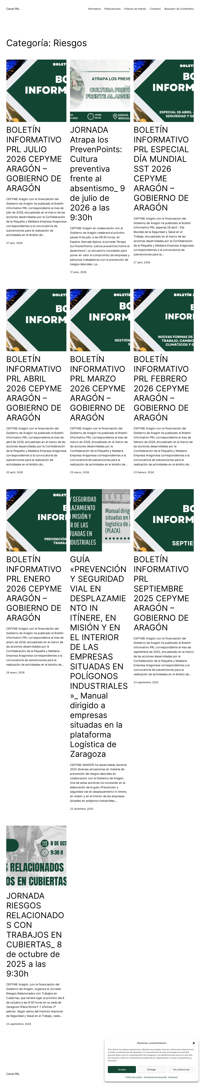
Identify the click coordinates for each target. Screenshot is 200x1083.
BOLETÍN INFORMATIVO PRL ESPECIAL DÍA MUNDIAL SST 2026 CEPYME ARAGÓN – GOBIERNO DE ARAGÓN (161, 169)
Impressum (173, 1077)
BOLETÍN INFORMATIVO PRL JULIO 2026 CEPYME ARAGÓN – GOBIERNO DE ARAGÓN (34, 159)
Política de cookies (134, 1077)
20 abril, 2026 (14, 472)
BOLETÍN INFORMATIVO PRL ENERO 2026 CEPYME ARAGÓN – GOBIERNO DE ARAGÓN (34, 589)
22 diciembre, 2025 (81, 808)
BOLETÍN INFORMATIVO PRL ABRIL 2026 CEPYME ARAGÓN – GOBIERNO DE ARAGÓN (34, 388)
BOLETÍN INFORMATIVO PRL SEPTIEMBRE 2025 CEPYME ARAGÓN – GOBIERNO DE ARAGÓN (161, 593)
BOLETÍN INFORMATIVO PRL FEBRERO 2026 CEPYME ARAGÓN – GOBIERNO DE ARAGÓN (161, 388)
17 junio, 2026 (78, 272)
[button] (193, 1043)
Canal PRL (13, 8)
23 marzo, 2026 (79, 472)
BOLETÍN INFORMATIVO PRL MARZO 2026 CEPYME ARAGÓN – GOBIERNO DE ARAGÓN (98, 388)
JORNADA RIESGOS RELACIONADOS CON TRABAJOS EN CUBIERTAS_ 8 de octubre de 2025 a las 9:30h (35, 935)
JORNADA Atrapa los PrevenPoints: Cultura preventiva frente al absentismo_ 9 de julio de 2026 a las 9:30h (97, 173)
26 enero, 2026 (15, 672)
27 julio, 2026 (14, 242)
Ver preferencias (181, 1069)
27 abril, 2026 (142, 262)
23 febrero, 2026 (144, 472)
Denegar (151, 1069)
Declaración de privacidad (155, 1077)
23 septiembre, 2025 (146, 682)
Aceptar (122, 1069)
